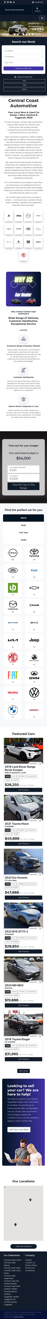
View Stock (23, 1071)
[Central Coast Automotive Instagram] (8, 2)
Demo (24, 89)
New (24, 81)
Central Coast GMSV (12, 1260)
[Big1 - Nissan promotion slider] (26, 34)
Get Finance (23, 790)
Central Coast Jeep (12, 1268)
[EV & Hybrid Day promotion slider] (15, 34)
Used (24, 85)
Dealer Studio (19, 1317)
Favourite (33, 763)
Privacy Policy (31, 1265)
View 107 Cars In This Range (23, 486)
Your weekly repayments (18, 467)
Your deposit (14, 476)
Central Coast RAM (12, 1286)
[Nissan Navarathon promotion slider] (20, 34)
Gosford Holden (10, 1289)
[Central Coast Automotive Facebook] (5, 2)
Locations (39, 2)
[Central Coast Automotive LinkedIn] (11, 2)
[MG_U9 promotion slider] (32, 34)
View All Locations (23, 1246)
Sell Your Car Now (19, 1130)
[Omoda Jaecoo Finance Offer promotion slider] (29, 34)
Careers (28, 1260)
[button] (42, 18)
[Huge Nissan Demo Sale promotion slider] (17, 34)
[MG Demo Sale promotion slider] (23, 34)
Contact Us (30, 1263)
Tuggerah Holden (11, 1297)
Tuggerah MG (10, 1299)
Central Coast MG (11, 1281)
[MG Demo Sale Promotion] (23, 29)
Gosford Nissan (10, 1284)
